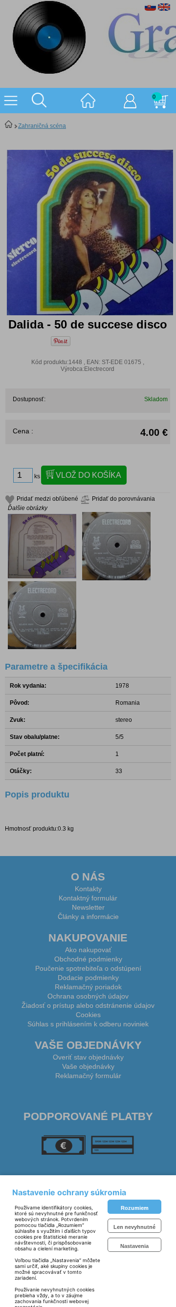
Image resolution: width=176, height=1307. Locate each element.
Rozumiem (135, 1208)
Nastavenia (134, 1246)
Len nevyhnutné (134, 1227)
